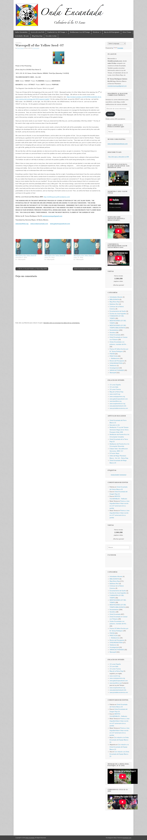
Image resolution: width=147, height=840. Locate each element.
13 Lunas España (115, 384)
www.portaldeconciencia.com (119, 408)
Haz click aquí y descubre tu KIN (118, 157)
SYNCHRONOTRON (116, 363)
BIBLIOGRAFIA (114, 299)
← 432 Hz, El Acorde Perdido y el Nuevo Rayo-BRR (32, 269)
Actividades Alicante (22, 36)
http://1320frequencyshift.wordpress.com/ (57, 197)
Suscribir (110, 114)
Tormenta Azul (122, 474)
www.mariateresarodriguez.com (118, 144)
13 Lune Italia (114, 387)
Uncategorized (114, 368)
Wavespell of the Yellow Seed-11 (84, 255)
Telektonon (113, 365)
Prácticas (96, 32)
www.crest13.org (115, 394)
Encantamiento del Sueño (118, 311)
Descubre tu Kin (51, 36)
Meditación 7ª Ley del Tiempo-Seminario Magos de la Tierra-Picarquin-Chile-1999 (119, 430)
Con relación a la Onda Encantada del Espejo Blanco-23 (119, 740)
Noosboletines (114, 330)
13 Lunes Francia (115, 389)
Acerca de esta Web (37, 32)
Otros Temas (127, 32)
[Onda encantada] (60, 13)
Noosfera (112, 332)
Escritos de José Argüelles (118, 313)
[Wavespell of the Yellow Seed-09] (29, 246)
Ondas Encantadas (21, 32)
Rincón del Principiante (112, 32)
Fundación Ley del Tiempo (56, 32)
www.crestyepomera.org (117, 396)
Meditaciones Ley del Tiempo (80, 32)
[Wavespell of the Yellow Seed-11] (87, 246)
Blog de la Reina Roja (116, 392)
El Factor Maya (114, 453)
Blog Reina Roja (37, 36)
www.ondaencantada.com (39, 223)
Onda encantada (29, 838)
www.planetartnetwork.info (118, 406)
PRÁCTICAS (114, 356)
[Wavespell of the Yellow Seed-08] (58, 246)
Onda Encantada (115, 335)
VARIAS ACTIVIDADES (117, 370)
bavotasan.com (127, 838)
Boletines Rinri (114, 304)
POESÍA (112, 353)
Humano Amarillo (115, 474)
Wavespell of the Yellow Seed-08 (54, 255)
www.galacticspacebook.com (60, 223)
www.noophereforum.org (117, 403)
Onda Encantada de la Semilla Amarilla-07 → (87, 269)
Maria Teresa (20, 48)
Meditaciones (115, 358)
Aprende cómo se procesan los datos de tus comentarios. (61, 323)
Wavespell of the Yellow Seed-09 (26, 255)
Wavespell (19, 42)
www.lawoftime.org (22, 223)
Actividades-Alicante (116, 297)
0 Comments (35, 48)
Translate (120, 48)
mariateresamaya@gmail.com (52, 216)
